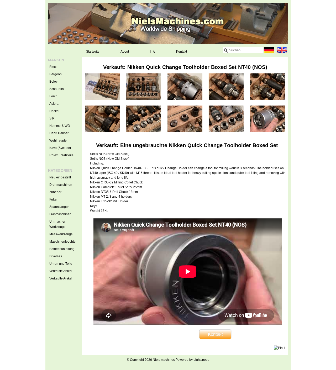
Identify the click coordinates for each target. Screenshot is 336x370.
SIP (51, 118)
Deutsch (269, 50)
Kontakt (181, 51)
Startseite (92, 51)
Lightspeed (201, 360)
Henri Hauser (59, 133)
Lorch (53, 96)
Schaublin (56, 89)
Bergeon (55, 74)
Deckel (54, 111)
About (124, 51)
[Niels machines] (168, 23)
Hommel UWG (59, 126)
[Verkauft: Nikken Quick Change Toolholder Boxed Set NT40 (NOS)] (102, 99)
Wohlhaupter (58, 140)
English (282, 50)
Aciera (54, 104)
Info (152, 51)
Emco (53, 67)
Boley (53, 81)
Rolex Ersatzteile (61, 155)
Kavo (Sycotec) (60, 148)
